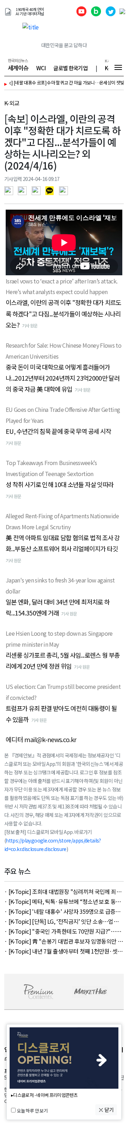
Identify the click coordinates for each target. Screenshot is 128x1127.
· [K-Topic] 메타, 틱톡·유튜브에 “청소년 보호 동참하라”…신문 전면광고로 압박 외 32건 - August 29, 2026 (62, 901)
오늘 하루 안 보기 (32, 1111)
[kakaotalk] (51, 190)
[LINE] (38, 190)
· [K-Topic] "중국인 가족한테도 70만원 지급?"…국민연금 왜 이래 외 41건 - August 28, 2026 (62, 931)
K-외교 (11, 103)
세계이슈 (18, 67)
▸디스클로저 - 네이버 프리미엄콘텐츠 (44, 1095)
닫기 (108, 1109)
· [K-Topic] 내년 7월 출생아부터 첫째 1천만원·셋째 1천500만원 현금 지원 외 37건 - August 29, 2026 (63, 951)
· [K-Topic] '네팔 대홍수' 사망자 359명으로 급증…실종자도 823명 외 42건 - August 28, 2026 (62, 911)
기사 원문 (30, 325)
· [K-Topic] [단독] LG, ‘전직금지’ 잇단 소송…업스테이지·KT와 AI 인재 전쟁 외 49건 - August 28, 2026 (63, 921)
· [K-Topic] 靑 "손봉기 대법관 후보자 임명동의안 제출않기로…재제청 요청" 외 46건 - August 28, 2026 (63, 941)
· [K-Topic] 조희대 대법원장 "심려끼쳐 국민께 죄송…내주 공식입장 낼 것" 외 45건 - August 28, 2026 (64, 891)
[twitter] (24, 190)
